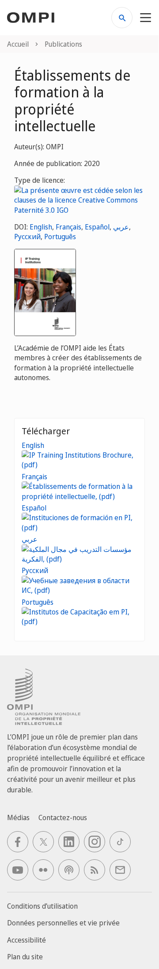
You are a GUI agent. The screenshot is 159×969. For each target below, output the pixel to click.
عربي (121, 227)
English (41, 227)
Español (97, 227)
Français (68, 227)
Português (60, 236)
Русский (27, 236)
